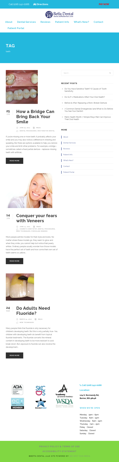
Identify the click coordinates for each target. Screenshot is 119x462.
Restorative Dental (46, 131)
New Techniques (23, 231)
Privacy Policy (49, 446)
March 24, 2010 (26, 319)
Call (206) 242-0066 (19, 4)
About (8, 22)
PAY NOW (103, 4)
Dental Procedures (28, 131)
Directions (42, 4)
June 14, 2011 (25, 226)
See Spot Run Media (79, 456)
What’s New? (81, 22)
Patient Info (62, 22)
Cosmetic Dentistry (28, 229)
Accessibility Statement (60, 451)
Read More (14, 161)
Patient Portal (16, 28)
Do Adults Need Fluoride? (33, 311)
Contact (98, 22)
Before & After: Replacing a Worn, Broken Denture (85, 103)
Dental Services (26, 22)
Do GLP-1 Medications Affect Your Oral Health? (84, 97)
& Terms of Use (70, 446)
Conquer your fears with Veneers (36, 218)
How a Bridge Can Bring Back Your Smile (35, 116)
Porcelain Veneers (39, 231)
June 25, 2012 (25, 128)
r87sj (38, 128)
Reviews (45, 22)
